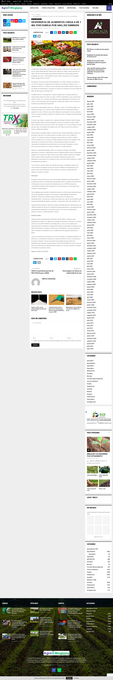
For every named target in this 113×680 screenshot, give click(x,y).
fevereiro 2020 (91, 302)
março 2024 (90, 176)
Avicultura (90, 373)
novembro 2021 (91, 248)
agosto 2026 (90, 101)
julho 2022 (90, 227)
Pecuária (29, 4)
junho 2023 (90, 199)
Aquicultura (90, 365)
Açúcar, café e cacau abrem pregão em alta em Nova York (38, 308)
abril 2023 (90, 204)
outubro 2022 (91, 220)
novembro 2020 (91, 279)
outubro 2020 (91, 282)
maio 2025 (90, 140)
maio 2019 (90, 325)
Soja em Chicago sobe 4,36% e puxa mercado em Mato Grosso (18, 85)
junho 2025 (90, 137)
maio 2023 (90, 202)
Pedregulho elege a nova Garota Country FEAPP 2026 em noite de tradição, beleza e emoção (75, 610)
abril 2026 (90, 111)
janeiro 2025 (90, 150)
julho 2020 (90, 289)
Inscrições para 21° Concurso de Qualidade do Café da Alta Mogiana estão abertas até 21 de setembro (19, 624)
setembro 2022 (91, 222)
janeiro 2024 (90, 181)
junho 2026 (90, 106)
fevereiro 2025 (91, 148)
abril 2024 (90, 173)
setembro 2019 (91, 315)
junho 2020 (90, 292)
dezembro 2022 (91, 215)
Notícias (24, 4)
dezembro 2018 (91, 338)
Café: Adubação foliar (103, 476)
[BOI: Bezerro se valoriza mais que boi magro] (7, 39)
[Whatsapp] (59, 670)
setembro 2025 (91, 129)
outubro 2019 (91, 312)
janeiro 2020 (90, 305)
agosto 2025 (90, 132)
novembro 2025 (91, 124)
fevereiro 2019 (91, 333)
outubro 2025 (91, 127)
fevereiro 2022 (91, 240)
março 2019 (90, 330)
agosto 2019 (90, 318)
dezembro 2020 (91, 276)
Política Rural (57, 4)
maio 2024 (90, 171)
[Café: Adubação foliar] (104, 469)
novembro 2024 (91, 155)
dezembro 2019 (91, 307)
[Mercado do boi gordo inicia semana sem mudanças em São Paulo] (34, 633)
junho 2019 (90, 323)
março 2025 (90, 145)
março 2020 (90, 300)
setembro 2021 (91, 253)
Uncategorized (91, 402)
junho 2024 (90, 168)
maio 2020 (90, 294)
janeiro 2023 (90, 212)
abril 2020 (90, 297)
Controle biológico (92, 475)
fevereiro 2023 (91, 209)
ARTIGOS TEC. (76, 4)
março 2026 (90, 114)
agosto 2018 (90, 343)
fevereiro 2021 (91, 271)
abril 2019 (90, 328)
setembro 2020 (91, 284)
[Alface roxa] (104, 483)
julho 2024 (90, 166)
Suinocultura (90, 399)
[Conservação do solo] (92, 483)
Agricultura (17, 4)
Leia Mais (76, 678)
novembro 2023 (91, 186)
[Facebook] (54, 670)
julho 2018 (90, 346)
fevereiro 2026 (91, 117)
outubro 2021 (91, 251)
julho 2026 (90, 104)
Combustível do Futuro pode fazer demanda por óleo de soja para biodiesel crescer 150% (56, 309)
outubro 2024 (91, 158)
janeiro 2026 (90, 119)
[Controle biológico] (92, 469)
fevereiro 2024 (91, 178)
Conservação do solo (91, 489)
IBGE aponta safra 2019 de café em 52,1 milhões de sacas (73, 308)
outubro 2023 (91, 189)
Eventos (51, 4)
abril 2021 (90, 266)
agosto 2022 (90, 225)
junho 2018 (90, 348)
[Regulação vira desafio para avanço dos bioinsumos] (7, 49)
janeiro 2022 (90, 243)
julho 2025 (90, 135)
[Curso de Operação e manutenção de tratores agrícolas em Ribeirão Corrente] (6, 610)
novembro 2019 (91, 310)
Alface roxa (102, 489)
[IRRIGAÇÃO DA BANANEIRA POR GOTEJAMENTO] (98, 444)
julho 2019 (90, 320)
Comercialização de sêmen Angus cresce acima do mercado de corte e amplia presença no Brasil (46, 621)
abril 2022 (90, 235)
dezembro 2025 (91, 122)
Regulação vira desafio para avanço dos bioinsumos (18, 48)
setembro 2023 (91, 191)
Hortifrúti (84, 4)
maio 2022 (90, 233)
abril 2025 (90, 142)
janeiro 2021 (90, 274)
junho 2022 (90, 230)
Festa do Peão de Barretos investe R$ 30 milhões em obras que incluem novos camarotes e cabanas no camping (75, 624)
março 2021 (90, 269)
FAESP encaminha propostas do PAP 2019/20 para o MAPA (42, 272)
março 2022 (90, 238)
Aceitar (69, 678)
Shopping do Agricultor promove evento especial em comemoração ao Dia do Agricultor (75, 636)
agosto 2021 (90, 256)
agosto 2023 (90, 194)
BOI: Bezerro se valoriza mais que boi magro (19, 38)
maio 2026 (90, 109)
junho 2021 (90, 261)
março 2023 (90, 207)
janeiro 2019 (90, 336)
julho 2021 (90, 258)
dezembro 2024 (91, 153)
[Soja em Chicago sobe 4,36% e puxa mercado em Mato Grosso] (7, 85)
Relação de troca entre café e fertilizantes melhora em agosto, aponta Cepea (19, 59)
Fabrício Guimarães (38, 28)
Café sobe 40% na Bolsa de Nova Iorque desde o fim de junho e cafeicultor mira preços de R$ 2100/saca (19, 73)
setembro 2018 (91, 341)
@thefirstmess (98, 537)
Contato (11, 4)
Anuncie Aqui (4, 4)
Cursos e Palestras (67, 4)
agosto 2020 (90, 287)
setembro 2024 (91, 160)
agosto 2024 (90, 163)
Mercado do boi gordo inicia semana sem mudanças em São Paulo (46, 633)
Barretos (89, 376)
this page (16, 108)
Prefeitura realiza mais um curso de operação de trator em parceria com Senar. (18, 636)
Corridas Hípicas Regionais (95, 378)
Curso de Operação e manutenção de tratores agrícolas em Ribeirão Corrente (18, 610)
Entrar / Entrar (28, 1)
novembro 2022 (91, 217)
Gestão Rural (36, 4)
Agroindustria (44, 4)
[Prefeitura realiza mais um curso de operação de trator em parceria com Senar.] (6, 636)
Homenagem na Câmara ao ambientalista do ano (72, 272)
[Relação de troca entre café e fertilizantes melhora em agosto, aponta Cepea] (7, 59)
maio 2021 (90, 263)
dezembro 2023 (91, 184)
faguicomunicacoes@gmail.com (60, 665)
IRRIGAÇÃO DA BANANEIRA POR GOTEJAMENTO (97, 455)
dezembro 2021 (91, 245)
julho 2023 (90, 196)
